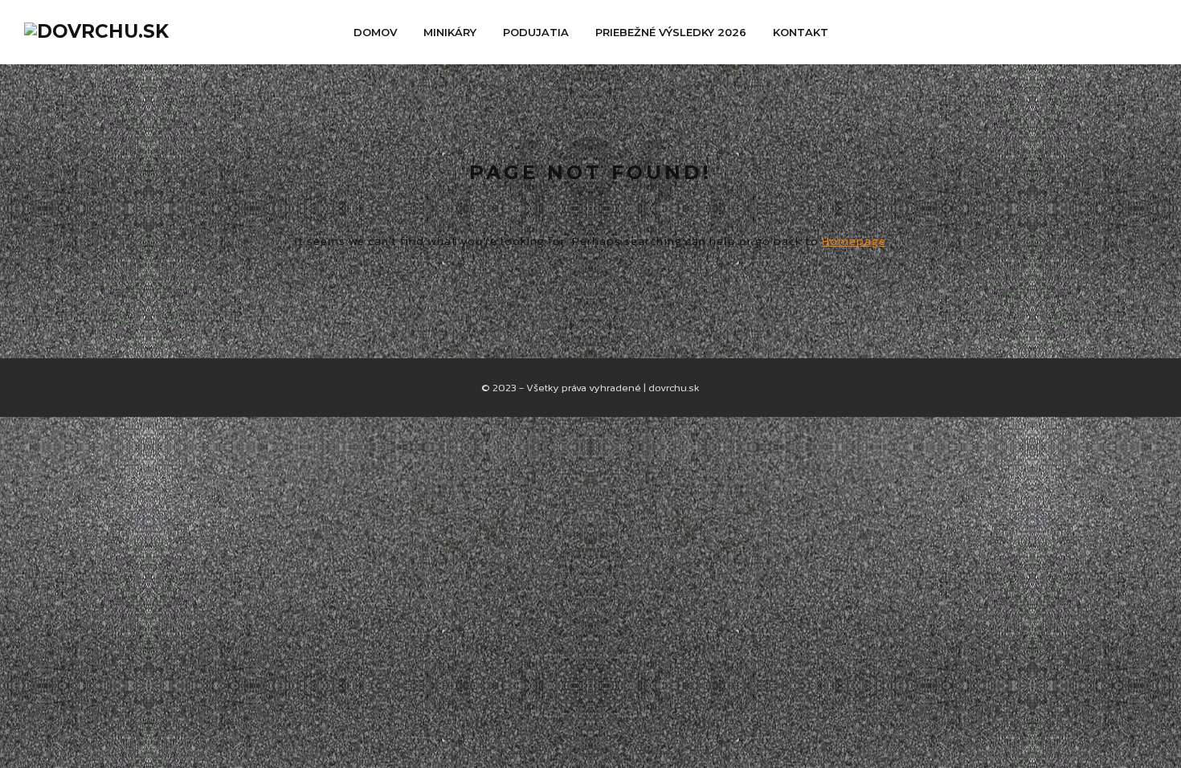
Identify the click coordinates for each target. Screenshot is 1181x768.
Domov (375, 32)
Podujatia (536, 32)
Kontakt (800, 32)
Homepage (854, 240)
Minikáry (449, 32)
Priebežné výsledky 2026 (670, 32)
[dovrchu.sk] (96, 31)
